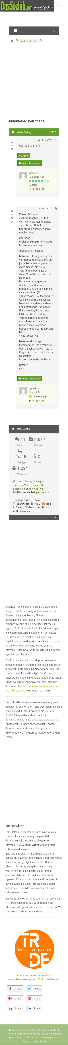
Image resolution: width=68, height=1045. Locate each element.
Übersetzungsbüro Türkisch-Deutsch (37, 979)
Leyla (32, 172)
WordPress (40, 1040)
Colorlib (55, 1037)
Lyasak (32, 388)
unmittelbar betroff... (29, 40)
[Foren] (12, 41)
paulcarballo (42, 492)
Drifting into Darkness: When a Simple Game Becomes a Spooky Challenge (30, 485)
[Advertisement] (34, 82)
